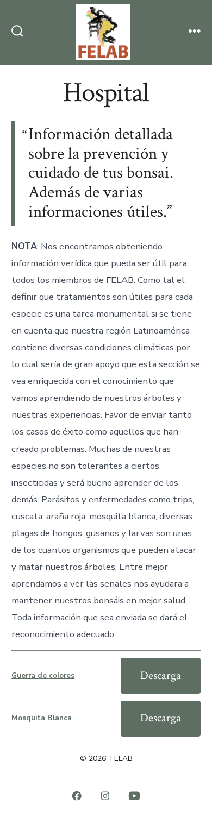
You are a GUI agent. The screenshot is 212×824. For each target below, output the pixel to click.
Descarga (160, 675)
